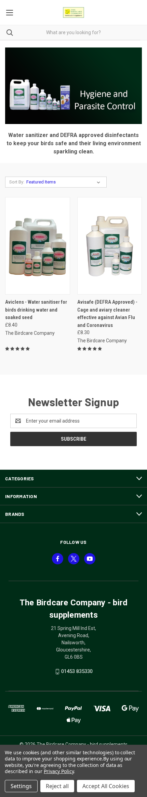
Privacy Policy (59, 771)
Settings (21, 786)
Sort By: (16, 181)
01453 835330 (77, 671)
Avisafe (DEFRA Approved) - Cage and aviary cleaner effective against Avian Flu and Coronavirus (107, 313)
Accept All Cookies (105, 786)
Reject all (57, 786)
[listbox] (64, 182)
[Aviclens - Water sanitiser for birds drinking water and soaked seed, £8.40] (37, 245)
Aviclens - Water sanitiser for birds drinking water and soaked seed (36, 309)
